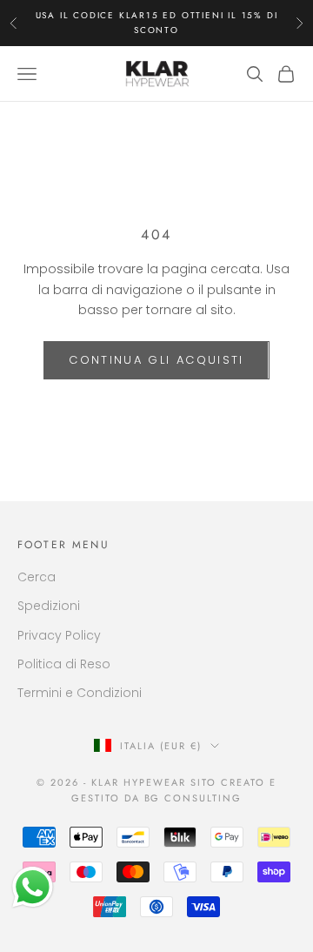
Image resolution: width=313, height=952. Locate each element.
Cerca (36, 577)
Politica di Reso (63, 664)
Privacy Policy (59, 635)
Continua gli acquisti (156, 360)
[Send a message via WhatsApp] (33, 887)
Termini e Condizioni (79, 692)
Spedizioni (48, 605)
